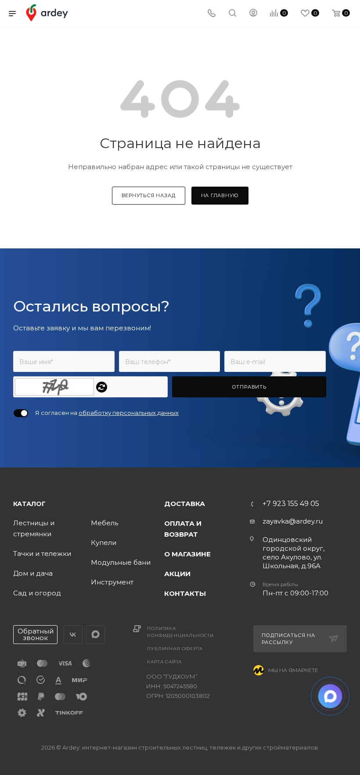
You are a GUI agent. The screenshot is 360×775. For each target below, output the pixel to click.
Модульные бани (121, 562)
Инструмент (112, 582)
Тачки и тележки (42, 553)
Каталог (29, 504)
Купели (103, 542)
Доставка (184, 503)
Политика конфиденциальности (180, 632)
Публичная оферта (175, 648)
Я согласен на (107, 412)
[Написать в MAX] (330, 696)
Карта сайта (164, 662)
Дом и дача (33, 573)
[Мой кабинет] (253, 14)
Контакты (185, 593)
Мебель (104, 523)
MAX (95, 634)
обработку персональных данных (129, 412)
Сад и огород (37, 593)
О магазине (187, 554)
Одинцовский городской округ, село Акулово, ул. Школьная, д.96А (293, 552)
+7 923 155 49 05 (291, 503)
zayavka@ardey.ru (293, 521)
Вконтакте (73, 634)
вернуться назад (149, 195)
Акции (177, 574)
